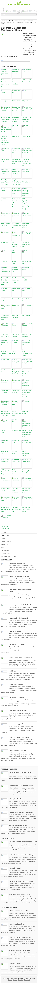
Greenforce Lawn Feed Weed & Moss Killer (26, 162)
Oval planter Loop (26, 300)
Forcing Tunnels (3, 200)
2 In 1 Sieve (12, 671)
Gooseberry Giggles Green (17, 724)
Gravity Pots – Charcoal (16, 391)
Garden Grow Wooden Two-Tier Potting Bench (26, 373)
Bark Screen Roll (5, 371)
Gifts (2, 547)
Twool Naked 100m (5, 160)
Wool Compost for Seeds (5, 224)
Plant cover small (25, 412)
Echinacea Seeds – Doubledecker (19, 950)
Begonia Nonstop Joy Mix (17, 563)
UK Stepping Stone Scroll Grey (26, 491)
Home (15, 980)
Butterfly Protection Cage (25, 453)
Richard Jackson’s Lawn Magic (16, 413)
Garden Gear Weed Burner (26, 181)
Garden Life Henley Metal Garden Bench (16, 372)
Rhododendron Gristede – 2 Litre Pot (21, 812)
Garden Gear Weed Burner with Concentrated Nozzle (16, 203)
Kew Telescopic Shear (5, 489)
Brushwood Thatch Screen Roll (16, 226)
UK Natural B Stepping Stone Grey (16, 161)
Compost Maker (14, 262)
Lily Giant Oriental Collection (18, 825)
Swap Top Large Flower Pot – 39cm (5, 182)
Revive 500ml (26, 315)
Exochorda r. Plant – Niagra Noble (19, 894)
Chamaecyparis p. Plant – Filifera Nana (21, 605)
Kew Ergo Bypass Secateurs (15, 491)
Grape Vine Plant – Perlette (17, 750)
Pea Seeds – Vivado (15, 868)
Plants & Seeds (5, 553)
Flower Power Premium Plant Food (5, 509)
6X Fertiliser (4, 242)
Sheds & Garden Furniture (8, 556)
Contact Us (27, 980)
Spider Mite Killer (4, 452)
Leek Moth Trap (16, 430)
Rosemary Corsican (15, 964)
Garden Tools (4, 544)
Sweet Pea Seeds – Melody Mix (19, 737)
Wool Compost (26, 136)
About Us (20, 980)
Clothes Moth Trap (16, 102)
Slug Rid (25, 101)
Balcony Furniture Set (15, 799)
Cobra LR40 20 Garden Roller (5, 527)
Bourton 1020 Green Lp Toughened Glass (5, 281)
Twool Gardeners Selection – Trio (16, 244)
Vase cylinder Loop (16, 300)
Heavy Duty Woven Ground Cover (27, 353)
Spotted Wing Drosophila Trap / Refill (26, 119)
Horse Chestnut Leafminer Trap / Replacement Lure (27, 433)
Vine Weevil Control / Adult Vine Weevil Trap (23, 841)
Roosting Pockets (3, 300)
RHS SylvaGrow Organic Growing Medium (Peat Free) (26, 204)
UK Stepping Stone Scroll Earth (26, 509)
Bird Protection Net (26, 262)
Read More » (26, 571)
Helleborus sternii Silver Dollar (18, 911)
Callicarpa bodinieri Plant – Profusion (21, 881)
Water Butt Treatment (15, 316)
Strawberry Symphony (16, 684)
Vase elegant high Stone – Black (5, 317)
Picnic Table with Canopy (5, 335)
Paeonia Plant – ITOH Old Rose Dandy (21, 785)
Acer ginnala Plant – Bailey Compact (20, 772)
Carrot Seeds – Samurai (16, 697)
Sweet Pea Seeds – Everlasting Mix (20, 937)
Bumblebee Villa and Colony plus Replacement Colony (5, 140)
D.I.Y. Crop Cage (15, 452)
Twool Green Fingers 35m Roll (26, 244)
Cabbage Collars (4, 431)
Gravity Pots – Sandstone (5, 391)
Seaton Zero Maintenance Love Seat (16, 82)
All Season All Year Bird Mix (26, 81)
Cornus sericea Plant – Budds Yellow (20, 658)
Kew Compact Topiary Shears (27, 471)
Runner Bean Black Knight (17, 924)
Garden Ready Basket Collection (19, 576)
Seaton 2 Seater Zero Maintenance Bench (5, 83)
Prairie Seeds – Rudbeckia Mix (18, 618)
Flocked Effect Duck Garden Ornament (5, 119)
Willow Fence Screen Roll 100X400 (16, 119)
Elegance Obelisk (25, 279)
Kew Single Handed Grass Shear (16, 509)
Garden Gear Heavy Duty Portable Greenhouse (26, 394)
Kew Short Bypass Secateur (25, 226)
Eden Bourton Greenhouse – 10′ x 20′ (16, 280)
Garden (3, 538)
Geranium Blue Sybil (15, 631)
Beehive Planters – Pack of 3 (6, 353)
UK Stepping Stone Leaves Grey (5, 472)
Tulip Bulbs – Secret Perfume (18, 711)
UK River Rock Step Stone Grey (16, 472)
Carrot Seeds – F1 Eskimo (17, 644)
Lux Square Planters (15, 335)
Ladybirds (4, 261)
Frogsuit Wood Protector (26, 335)
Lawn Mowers (5, 550)
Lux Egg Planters (3, 102)
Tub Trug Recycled (14, 352)
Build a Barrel (16, 136)
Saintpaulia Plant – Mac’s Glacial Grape (21, 855)
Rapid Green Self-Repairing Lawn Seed (5, 413)
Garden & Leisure (6, 541)
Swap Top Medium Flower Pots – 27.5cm (16, 182)
